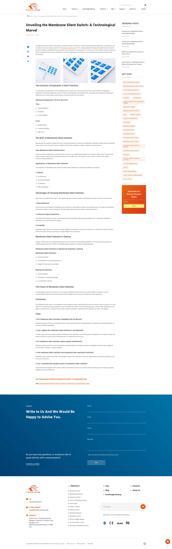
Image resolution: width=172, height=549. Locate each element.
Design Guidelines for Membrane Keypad (133, 102)
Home (64, 9)
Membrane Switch (129, 134)
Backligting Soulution (76, 494)
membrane (126, 122)
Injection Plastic (75, 510)
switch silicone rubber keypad (132, 175)
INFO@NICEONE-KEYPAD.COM (38, 510)
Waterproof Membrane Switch (79, 525)
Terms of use (70, 543)
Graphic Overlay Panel (130, 118)
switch (125, 167)
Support (122, 9)
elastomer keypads (129, 107)
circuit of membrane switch (131, 94)
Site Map (90, 543)
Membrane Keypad (75, 513)
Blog (112, 9)
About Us (133, 9)
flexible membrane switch (131, 111)
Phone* (89, 428)
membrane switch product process (131, 146)
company (126, 98)
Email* (89, 417)
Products (74, 9)
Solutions (103, 9)
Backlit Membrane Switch (131, 82)
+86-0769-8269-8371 (35, 502)
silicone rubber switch (130, 164)
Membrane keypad (129, 126)
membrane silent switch (69, 48)
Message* (90, 439)
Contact (143, 9)
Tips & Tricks (127, 179)
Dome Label (73, 503)
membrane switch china (130, 138)
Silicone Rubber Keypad (77, 519)
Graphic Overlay (135, 115)
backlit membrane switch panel (133, 86)
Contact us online (32, 464)
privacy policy (114, 455)
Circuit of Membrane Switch (78, 500)
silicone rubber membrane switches (131, 159)
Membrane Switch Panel (130, 141)
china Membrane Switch (130, 90)
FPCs (124, 115)
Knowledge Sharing (89, 9)
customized (136, 98)
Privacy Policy (81, 543)
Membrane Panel (128, 130)
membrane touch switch (130, 151)
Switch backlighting (129, 171)
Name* (89, 406)
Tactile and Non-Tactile (77, 522)
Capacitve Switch (75, 497)
